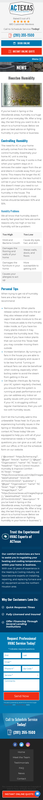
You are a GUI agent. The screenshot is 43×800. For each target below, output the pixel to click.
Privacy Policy (8, 705)
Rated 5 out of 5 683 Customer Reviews (21, 21)
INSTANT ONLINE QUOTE (19, 794)
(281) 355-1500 (24, 732)
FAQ (21, 768)
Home (21, 752)
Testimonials (21, 762)
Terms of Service (21, 705)
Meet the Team (21, 757)
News (21, 773)
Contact (21, 778)
